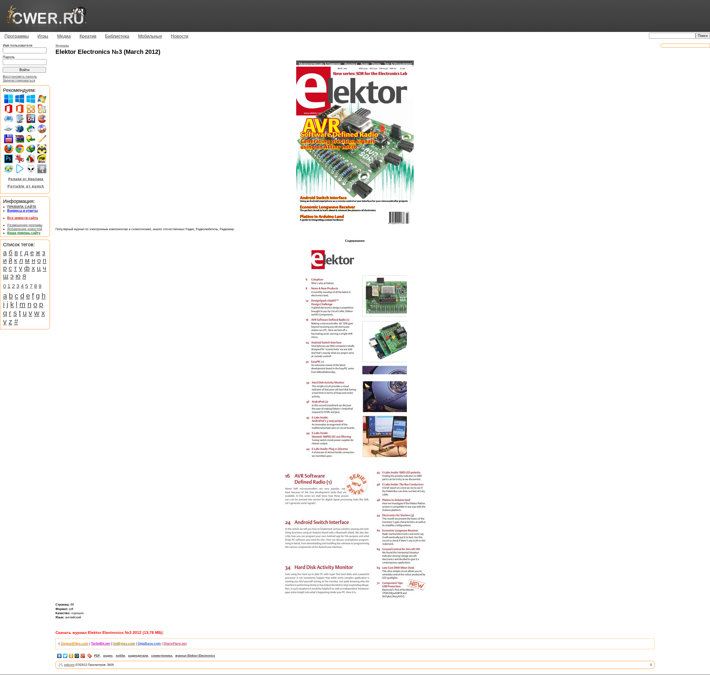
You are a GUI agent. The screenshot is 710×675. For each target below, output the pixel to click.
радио (108, 655)
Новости (179, 36)
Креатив (88, 36)
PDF (97, 655)
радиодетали (138, 655)
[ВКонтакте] (59, 655)
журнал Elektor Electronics (195, 655)
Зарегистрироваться (19, 80)
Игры (42, 36)
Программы (16, 36)
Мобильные (150, 36)
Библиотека (117, 36)
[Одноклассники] (71, 655)
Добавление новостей (24, 229)
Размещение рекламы (24, 225)
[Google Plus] (83, 655)
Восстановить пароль (20, 77)
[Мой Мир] (77, 655)
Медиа (64, 36)
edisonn (69, 664)
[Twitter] (65, 655)
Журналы (62, 45)
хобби (120, 655)
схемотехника (161, 655)
